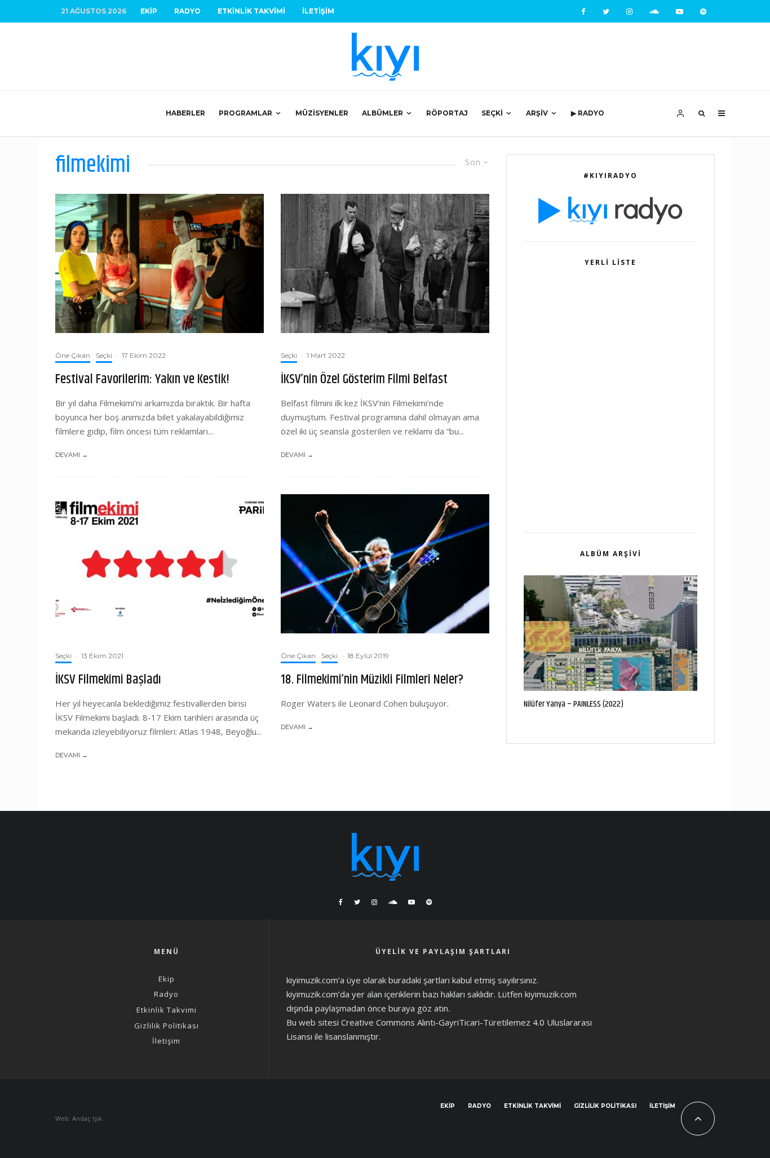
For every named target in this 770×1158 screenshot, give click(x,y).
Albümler (382, 113)
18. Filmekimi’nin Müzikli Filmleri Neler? (372, 680)
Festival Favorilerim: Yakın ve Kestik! (142, 379)
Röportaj (447, 113)
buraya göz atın (418, 1008)
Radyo (187, 11)
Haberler (185, 113)
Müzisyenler (321, 113)
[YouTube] (679, 11)
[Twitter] (606, 11)
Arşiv (537, 113)
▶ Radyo (587, 113)
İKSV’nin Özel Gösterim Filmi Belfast (364, 379)
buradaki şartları (419, 980)
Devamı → (71, 455)
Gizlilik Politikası (166, 1026)
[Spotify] (703, 11)
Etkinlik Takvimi (251, 11)
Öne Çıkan (72, 355)
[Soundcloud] (654, 11)
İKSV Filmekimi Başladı (108, 680)
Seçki (492, 113)
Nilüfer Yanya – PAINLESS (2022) (573, 704)
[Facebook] (583, 11)
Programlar (245, 113)
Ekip (148, 11)
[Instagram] (629, 11)
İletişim (318, 11)
